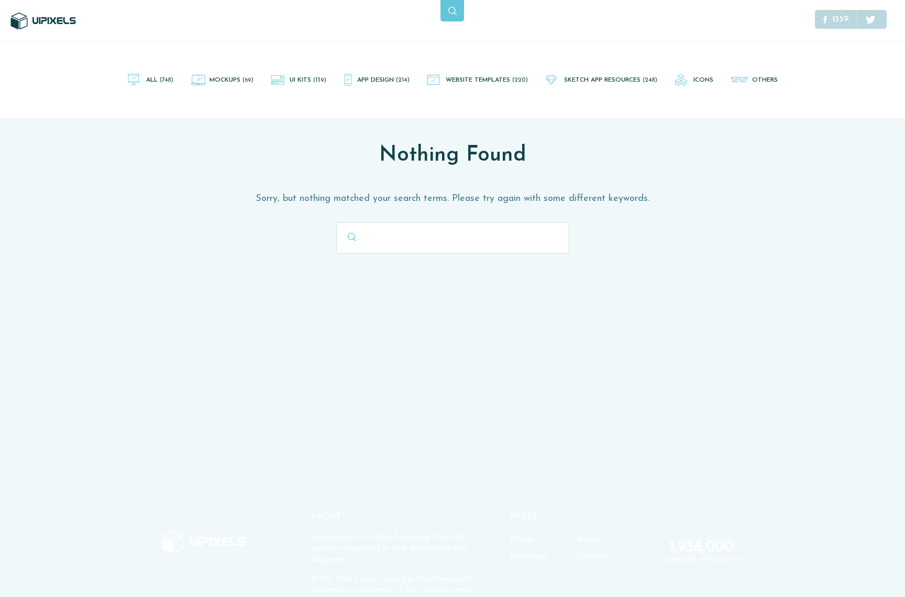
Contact (592, 556)
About (589, 539)
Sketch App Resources (610, 80)
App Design (383, 80)
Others (765, 80)
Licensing (527, 556)
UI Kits (308, 80)
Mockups (231, 80)
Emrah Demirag (439, 579)
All (159, 80)
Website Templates (487, 80)
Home (521, 539)
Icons (703, 80)
